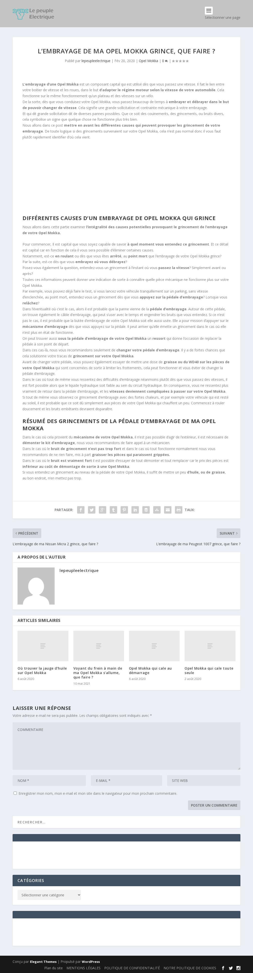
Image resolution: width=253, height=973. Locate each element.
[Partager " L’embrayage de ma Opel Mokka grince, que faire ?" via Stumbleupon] (157, 510)
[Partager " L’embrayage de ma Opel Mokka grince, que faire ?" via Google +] (102, 510)
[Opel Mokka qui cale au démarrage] (154, 646)
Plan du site (53, 968)
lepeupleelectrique (96, 60)
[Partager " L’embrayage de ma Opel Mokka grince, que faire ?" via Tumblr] (113, 510)
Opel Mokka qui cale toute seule (209, 670)
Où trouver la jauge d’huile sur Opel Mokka (42, 670)
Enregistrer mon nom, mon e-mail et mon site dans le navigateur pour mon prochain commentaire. (98, 793)
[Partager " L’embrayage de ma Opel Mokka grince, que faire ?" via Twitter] (92, 510)
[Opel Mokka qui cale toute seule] (210, 646)
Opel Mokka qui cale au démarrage (150, 670)
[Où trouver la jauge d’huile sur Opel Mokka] (43, 646)
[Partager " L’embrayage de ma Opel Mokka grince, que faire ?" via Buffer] (146, 510)
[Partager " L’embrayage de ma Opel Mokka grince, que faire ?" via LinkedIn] (135, 510)
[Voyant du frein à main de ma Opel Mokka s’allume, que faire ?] (98, 646)
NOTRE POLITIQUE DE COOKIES (190, 968)
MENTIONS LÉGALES (83, 968)
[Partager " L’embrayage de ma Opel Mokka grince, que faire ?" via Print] (179, 510)
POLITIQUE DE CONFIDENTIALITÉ (132, 968)
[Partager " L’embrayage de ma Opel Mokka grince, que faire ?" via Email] (168, 510)
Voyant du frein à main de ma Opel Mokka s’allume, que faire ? (97, 672)
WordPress (91, 961)
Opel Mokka (148, 60)
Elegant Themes (43, 961)
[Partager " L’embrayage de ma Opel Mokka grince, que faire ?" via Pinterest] (124, 510)
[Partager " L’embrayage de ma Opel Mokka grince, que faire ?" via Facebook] (81, 510)
